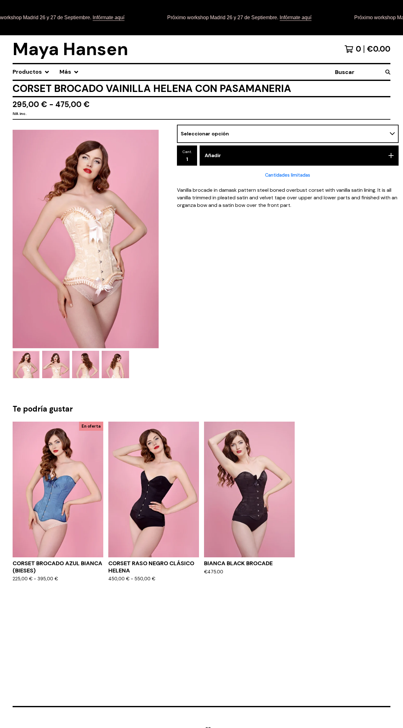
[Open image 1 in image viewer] (86, 239)
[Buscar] (388, 72)
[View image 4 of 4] (115, 364)
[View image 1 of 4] (26, 364)
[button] (201, 17)
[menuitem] (31, 72)
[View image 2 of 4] (55, 364)
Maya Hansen (70, 49)
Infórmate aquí (100, 17)
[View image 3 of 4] (85, 364)
